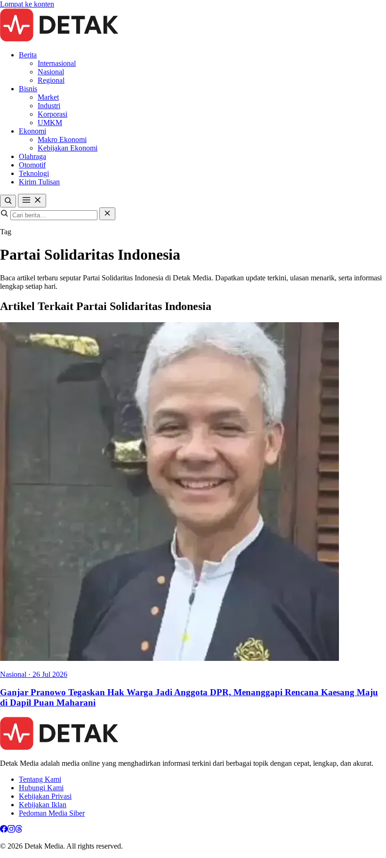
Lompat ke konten (27, 4)
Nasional (51, 72)
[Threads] (19, 830)
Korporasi (52, 114)
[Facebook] (4, 830)
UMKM (50, 123)
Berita (28, 55)
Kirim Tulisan (39, 182)
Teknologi (34, 173)
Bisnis (28, 89)
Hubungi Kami (41, 788)
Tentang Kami (40, 779)
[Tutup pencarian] (107, 213)
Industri (49, 106)
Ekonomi (32, 131)
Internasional (57, 63)
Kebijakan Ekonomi (67, 148)
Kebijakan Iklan (42, 805)
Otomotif (32, 165)
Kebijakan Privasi (45, 796)
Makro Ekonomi (62, 139)
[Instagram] (11, 830)
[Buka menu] (32, 200)
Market (48, 97)
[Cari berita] (8, 201)
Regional (51, 80)
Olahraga (32, 156)
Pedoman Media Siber (52, 813)
